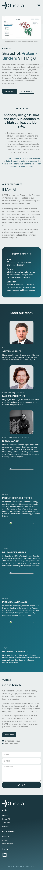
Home (5, 815)
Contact (5, 826)
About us (6, 823)
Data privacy (7, 844)
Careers (5, 837)
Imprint (5, 840)
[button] (39, 5)
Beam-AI (6, 819)
